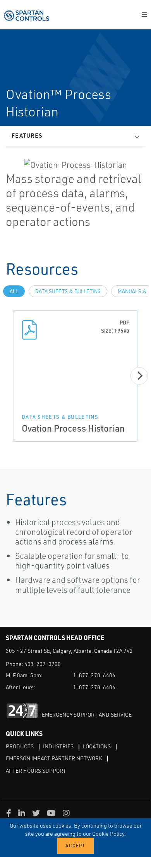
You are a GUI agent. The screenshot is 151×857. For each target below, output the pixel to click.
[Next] (139, 375)
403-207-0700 (42, 664)
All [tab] (14, 291)
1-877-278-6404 (94, 675)
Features (27, 135)
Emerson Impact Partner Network (54, 758)
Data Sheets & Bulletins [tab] (68, 291)
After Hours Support (36, 770)
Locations (97, 746)
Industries (58, 746)
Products (20, 746)
